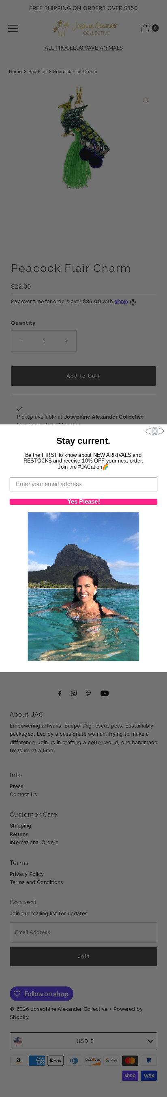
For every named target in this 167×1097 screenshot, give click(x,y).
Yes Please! (83, 502)
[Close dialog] (155, 431)
